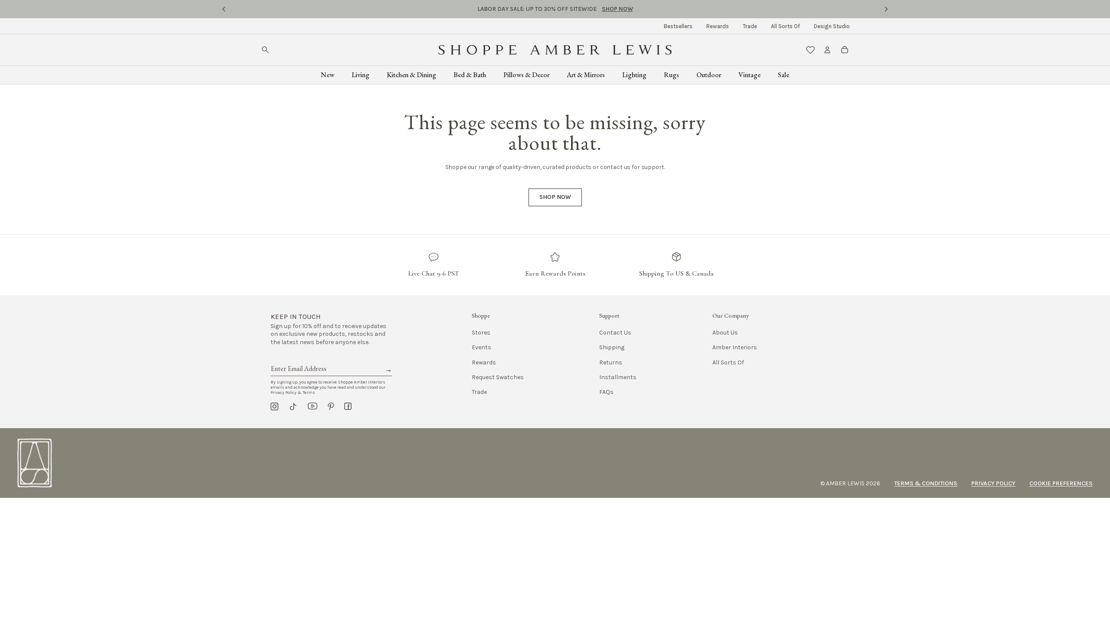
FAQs (606, 392)
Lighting (634, 74)
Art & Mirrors (586, 74)
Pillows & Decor (526, 74)
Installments (618, 377)
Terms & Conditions (925, 483)
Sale (783, 74)
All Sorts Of (785, 26)
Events (481, 347)
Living (360, 74)
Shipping (611, 347)
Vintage (749, 74)
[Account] (827, 50)
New (327, 74)
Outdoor (708, 74)
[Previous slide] (224, 9)
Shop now (555, 197)
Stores (481, 332)
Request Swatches (498, 377)
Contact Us (615, 332)
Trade (750, 26)
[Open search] (265, 50)
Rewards (717, 26)
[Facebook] (348, 406)
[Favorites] (810, 50)
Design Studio (832, 26)
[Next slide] (886, 9)
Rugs (671, 74)
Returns (610, 362)
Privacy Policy (993, 483)
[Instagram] (274, 406)
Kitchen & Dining (411, 74)
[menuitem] (678, 26)
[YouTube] (312, 406)
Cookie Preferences (1061, 483)
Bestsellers (678, 26)
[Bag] (844, 50)
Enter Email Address (298, 359)
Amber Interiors (734, 347)
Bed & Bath (470, 74)
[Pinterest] (331, 406)
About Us (725, 332)
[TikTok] (293, 406)
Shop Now (617, 9)
